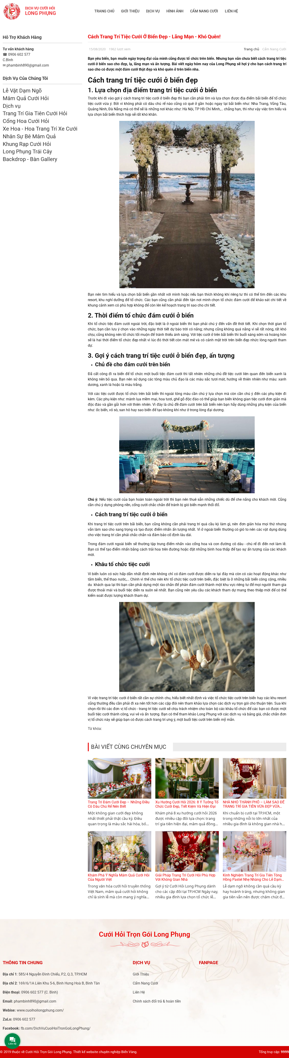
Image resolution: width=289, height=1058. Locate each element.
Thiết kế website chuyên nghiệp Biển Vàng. (105, 1052)
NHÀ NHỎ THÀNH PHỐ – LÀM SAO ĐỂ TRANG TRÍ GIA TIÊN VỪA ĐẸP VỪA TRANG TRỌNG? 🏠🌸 (253, 806)
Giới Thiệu (130, 11)
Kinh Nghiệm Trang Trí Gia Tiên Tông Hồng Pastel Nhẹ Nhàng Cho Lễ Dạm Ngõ (252, 879)
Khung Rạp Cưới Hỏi (27, 144)
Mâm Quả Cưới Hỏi (26, 98)
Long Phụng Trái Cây (27, 151)
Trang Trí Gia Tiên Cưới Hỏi (35, 113)
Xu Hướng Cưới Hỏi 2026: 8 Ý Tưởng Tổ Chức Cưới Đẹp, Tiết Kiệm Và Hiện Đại (186, 804)
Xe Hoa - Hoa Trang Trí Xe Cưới (40, 129)
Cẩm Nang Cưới (204, 11)
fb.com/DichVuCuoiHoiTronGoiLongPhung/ (56, 1028)
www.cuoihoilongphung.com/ (40, 1010)
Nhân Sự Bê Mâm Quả (29, 136)
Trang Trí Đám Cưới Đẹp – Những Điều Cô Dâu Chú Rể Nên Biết (118, 804)
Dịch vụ (153, 11)
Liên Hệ (231, 11)
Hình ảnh (174, 11)
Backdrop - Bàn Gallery (30, 159)
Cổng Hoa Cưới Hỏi (26, 121)
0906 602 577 (16, 54)
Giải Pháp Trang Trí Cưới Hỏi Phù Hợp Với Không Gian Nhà (185, 877)
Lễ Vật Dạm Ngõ (22, 91)
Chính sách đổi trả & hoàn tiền (157, 1001)
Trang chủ (104, 11)
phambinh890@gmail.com (35, 1001)
